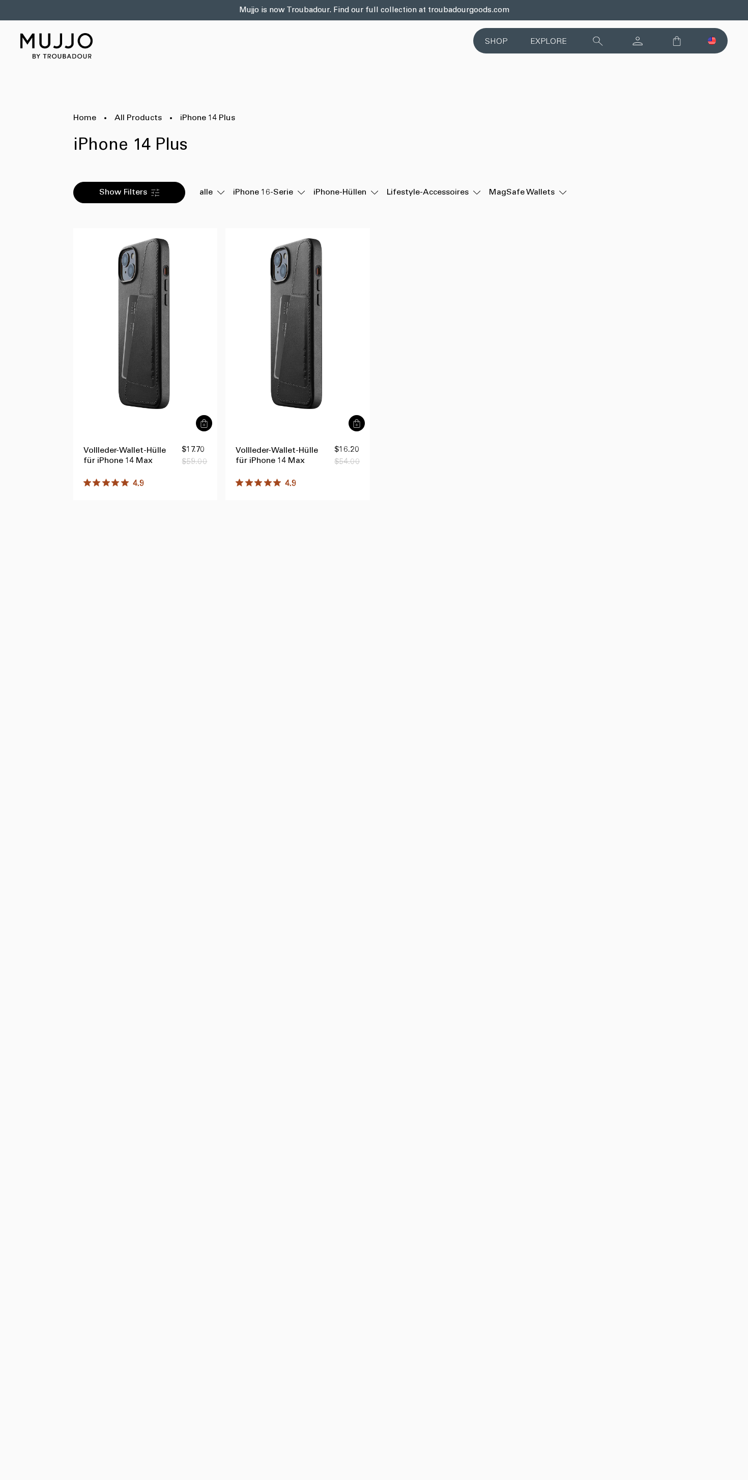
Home (84, 118)
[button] (712, 41)
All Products (138, 118)
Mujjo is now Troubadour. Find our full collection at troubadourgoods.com (374, 10)
